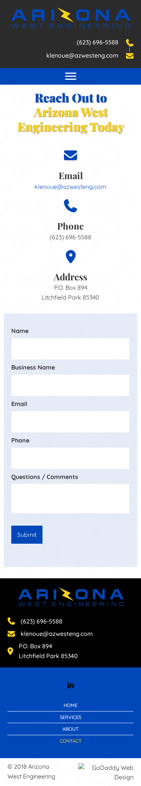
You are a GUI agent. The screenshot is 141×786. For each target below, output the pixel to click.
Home (70, 705)
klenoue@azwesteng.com (70, 186)
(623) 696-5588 (97, 42)
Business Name (33, 367)
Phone (20, 440)
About (70, 729)
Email (19, 403)
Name (20, 330)
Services (70, 717)
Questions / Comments (44, 476)
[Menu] (70, 76)
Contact (71, 741)
